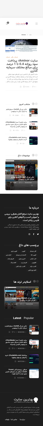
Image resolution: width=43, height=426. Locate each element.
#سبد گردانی (33, 259)
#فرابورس (34, 263)
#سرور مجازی (22, 259)
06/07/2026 (21, 361)
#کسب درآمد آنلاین (20, 266)
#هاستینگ (13, 263)
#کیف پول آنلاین (32, 270)
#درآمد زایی (8, 255)
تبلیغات (7, 419)
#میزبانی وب (24, 263)
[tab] (17, 318)
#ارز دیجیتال (33, 251)
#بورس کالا (33, 255)
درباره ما (22, 419)
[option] (21, 126)
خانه (30, 35)
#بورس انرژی (14, 251)
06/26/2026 (28, 182)
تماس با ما (14, 419)
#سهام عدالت (10, 259)
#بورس (23, 251)
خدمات (8, 57)
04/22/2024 (20, 378)
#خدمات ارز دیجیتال (21, 255)
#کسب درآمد (33, 266)
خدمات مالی (14, 57)
